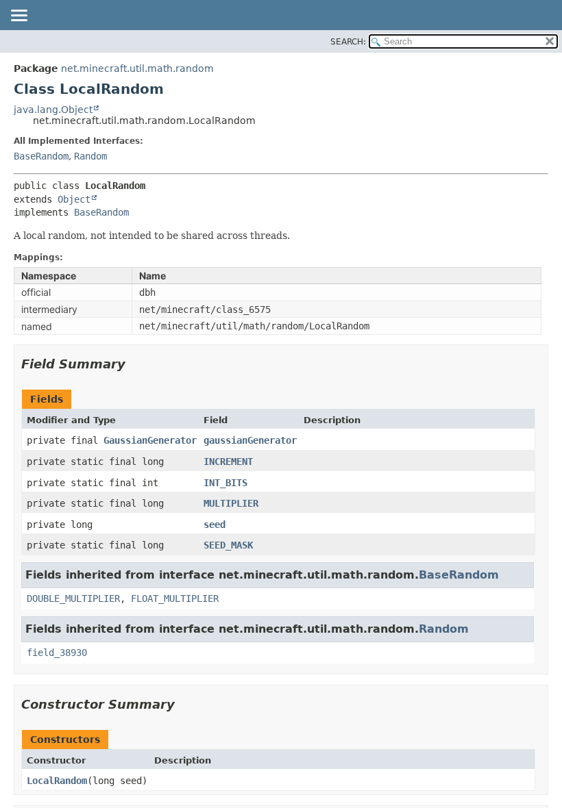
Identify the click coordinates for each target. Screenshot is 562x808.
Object (74, 199)
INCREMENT (228, 461)
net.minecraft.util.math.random (137, 68)
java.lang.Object (53, 109)
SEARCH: (348, 42)
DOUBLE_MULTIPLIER (73, 598)
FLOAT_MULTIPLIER (175, 598)
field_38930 (57, 652)
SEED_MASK (228, 545)
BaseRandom (41, 156)
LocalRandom (57, 780)
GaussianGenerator (150, 440)
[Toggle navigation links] (18, 16)
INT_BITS (225, 482)
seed (214, 524)
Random (90, 156)
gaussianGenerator (250, 440)
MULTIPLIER (231, 503)
